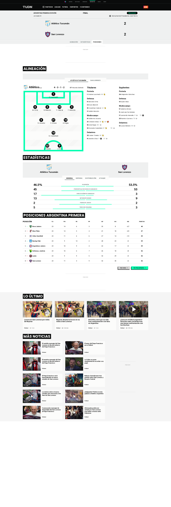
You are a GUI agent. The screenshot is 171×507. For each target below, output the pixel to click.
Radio (99, 1)
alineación (74, 42)
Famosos (85, 1)
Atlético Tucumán (78, 80)
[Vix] (145, 7)
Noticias (77, 1)
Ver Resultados (139, 268)
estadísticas (85, 42)
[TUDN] (28, 7)
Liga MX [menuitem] (57, 7)
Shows (70, 1)
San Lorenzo (95, 80)
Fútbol (26, 328)
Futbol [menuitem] (65, 7)
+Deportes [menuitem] (74, 7)
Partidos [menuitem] (49, 7)
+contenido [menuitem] (85, 7)
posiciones (97, 42)
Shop (104, 1)
